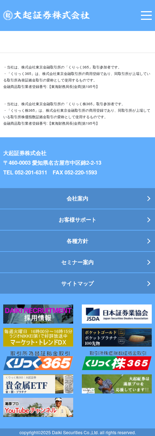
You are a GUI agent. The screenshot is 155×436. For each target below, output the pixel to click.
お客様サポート (78, 219)
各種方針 (77, 241)
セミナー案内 (77, 262)
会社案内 (77, 198)
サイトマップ (77, 283)
